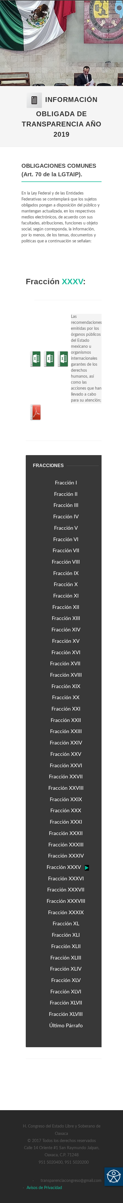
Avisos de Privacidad (44, 1188)
